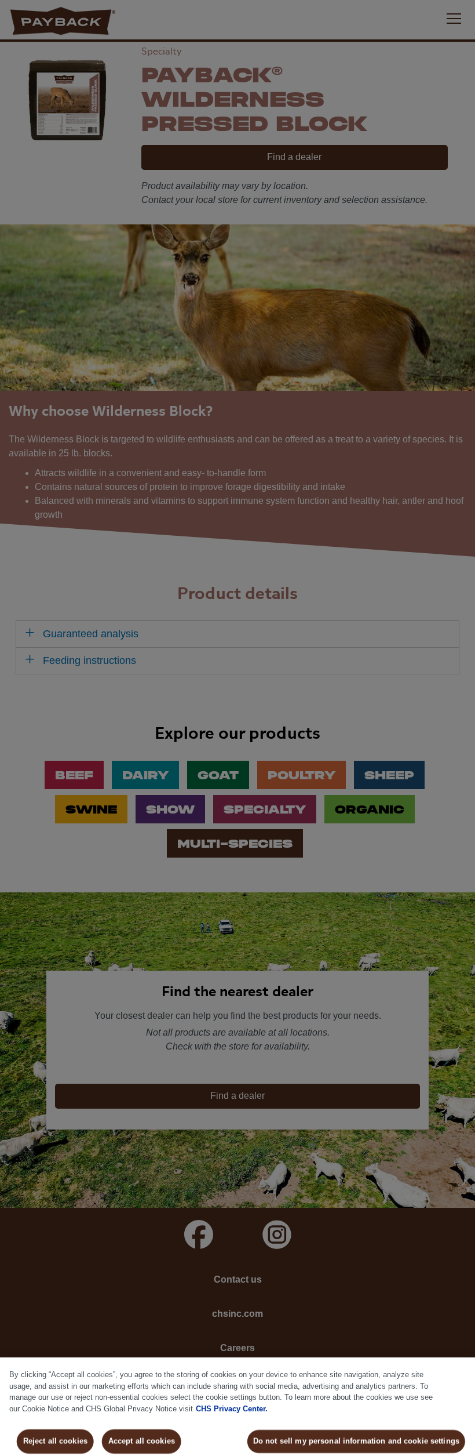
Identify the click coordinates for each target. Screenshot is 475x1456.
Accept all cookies (141, 1441)
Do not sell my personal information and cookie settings (356, 1441)
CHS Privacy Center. (232, 1408)
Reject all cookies (55, 1441)
